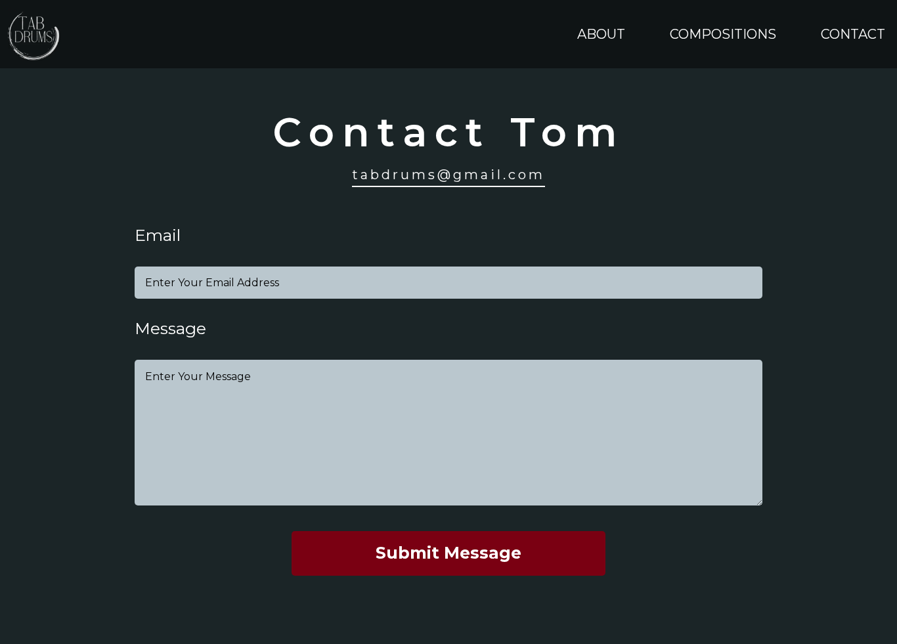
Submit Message (448, 553)
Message (170, 329)
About (601, 34)
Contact (853, 34)
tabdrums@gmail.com (448, 174)
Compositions (723, 34)
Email (158, 235)
